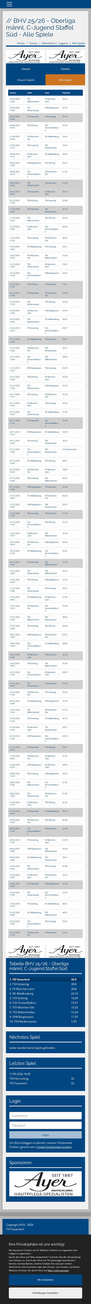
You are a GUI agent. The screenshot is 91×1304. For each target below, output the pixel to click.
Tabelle (65, 69)
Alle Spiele (78, 43)
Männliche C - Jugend (55, 43)
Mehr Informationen (58, 1270)
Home (21, 43)
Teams (33, 43)
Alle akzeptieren (45, 1280)
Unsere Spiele (25, 80)
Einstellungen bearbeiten (45, 1293)
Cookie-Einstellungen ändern (54, 1147)
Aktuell (26, 69)
